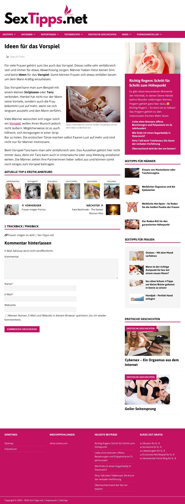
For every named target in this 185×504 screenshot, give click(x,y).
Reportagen (48, 34)
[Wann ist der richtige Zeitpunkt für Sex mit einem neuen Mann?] (136, 270)
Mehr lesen (162, 115)
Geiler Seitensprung (140, 409)
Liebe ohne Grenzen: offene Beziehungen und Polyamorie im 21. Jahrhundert (152, 125)
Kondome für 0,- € (152, 447)
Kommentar (12, 256)
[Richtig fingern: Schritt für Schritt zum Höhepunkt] (152, 71)
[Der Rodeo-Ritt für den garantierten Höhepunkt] (132, 224)
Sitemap (9, 443)
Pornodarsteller (148, 34)
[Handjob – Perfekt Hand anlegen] (136, 298)
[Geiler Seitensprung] (152, 389)
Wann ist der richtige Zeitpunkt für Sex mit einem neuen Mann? (157, 270)
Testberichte (72, 34)
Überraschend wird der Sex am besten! (154, 148)
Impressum (11, 449)
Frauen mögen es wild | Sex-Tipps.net (31, 235)
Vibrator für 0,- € (151, 443)
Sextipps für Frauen (139, 239)
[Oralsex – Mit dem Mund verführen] (136, 256)
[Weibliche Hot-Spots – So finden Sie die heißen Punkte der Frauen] (132, 207)
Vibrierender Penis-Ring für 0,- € (159, 458)
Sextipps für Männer (140, 161)
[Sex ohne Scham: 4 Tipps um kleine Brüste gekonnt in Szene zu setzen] (136, 283)
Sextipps (8, 34)
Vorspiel (15, 123)
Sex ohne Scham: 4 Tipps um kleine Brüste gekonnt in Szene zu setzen (160, 284)
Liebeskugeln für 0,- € (153, 450)
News (125, 34)
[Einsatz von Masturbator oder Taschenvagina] (132, 173)
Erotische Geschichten (102, 34)
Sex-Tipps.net (36, 500)
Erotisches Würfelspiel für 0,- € (158, 454)
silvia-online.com (59, 443)
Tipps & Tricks (17, 56)
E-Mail (8, 294)
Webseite (10, 305)
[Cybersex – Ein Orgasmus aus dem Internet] (152, 341)
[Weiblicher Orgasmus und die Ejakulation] (132, 190)
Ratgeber (27, 34)
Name (8, 284)
